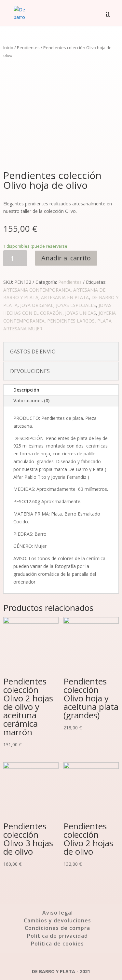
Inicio (8, 47)
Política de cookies (57, 943)
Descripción (26, 390)
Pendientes (28, 47)
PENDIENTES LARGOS (71, 321)
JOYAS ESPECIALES (76, 305)
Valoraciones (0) (31, 400)
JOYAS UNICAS (80, 313)
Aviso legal (57, 912)
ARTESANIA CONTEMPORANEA (37, 290)
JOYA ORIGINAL (36, 305)
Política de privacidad (57, 935)
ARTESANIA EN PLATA (65, 297)
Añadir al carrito (66, 258)
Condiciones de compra (57, 928)
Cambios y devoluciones (57, 920)
